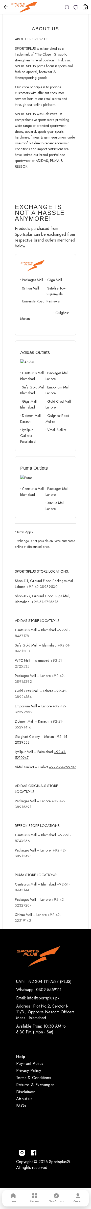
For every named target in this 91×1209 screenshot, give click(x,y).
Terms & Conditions (33, 1078)
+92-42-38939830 (42, 586)
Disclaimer (25, 1092)
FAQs (21, 1106)
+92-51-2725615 (45, 601)
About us (24, 1099)
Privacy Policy (28, 1071)
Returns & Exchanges (35, 1085)
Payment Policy (29, 1063)
